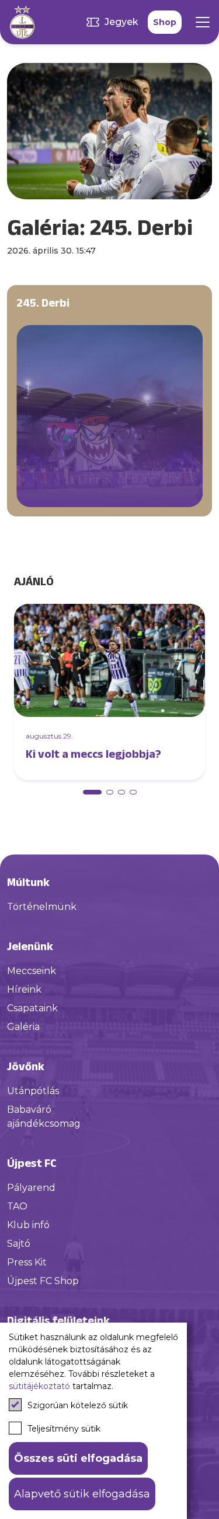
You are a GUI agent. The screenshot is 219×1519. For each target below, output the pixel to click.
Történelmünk (42, 906)
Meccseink (31, 970)
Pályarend (31, 1187)
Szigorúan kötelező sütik (77, 1405)
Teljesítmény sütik (63, 1428)
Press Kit (27, 1262)
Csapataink (32, 1008)
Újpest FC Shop (43, 1280)
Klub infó (28, 1224)
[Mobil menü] (203, 22)
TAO (17, 1206)
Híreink (24, 989)
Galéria (23, 1026)
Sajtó (18, 1243)
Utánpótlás (33, 1090)
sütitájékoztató (39, 1386)
